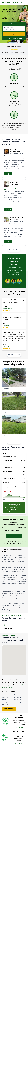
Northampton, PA (6, 702)
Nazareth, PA (17, 699)
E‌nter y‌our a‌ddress (8, 27)
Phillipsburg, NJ (18, 702)
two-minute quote (19, 607)
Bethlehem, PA (18, 694)
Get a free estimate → (14, 536)
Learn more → (19, 727)
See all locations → (9, 708)
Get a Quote (8, 174)
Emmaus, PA (17, 697)
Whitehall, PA (5, 704)
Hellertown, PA (6, 699)
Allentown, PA (5, 694)
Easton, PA (5, 697)
